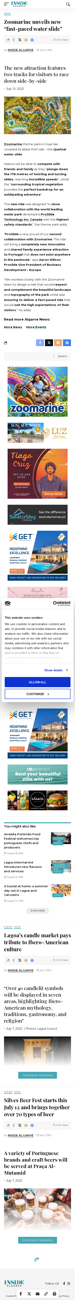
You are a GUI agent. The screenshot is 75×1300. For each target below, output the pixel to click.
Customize (35, 693)
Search (62, 356)
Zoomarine (13, 144)
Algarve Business (59, 865)
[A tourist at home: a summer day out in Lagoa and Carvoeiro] (61, 890)
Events (58, 838)
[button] (7, 4)
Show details (53, 670)
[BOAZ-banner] (38, 774)
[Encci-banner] (38, 596)
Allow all (37, 682)
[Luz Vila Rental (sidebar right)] (38, 432)
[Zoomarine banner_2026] (38, 391)
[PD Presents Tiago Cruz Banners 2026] (38, 473)
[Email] (26, 40)
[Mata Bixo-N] (38, 800)
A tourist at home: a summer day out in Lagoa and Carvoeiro (26, 890)
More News (13, 327)
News (7, 13)
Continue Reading (37, 1075)
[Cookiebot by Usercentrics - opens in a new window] (53, 603)
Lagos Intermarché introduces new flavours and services (23, 866)
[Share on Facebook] (13, 40)
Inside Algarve (20, 50)
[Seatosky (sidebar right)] (38, 514)
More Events (36, 327)
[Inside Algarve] (19, 4)
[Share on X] (20, 40)
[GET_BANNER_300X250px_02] (38, 555)
